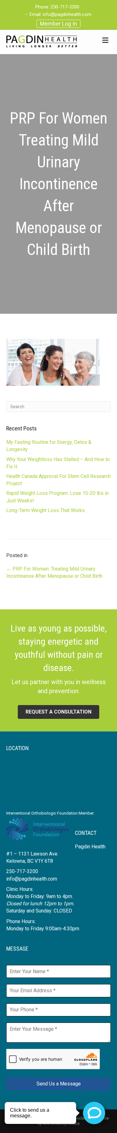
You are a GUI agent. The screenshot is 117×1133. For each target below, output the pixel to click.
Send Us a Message (59, 1084)
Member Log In (58, 23)
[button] (58, 712)
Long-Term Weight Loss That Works (45, 510)
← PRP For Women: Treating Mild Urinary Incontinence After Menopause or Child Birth (54, 572)
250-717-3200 (65, 7)
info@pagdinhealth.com (67, 14)
